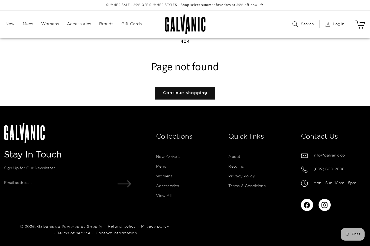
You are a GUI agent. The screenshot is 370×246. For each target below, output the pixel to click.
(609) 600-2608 (329, 169)
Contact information (116, 233)
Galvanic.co (48, 226)
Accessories (167, 186)
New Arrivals (168, 157)
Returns (236, 166)
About (234, 157)
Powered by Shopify (82, 226)
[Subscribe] (124, 184)
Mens (161, 166)
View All (163, 196)
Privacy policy (155, 226)
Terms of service (73, 233)
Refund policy (122, 226)
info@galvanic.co (329, 155)
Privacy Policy (241, 176)
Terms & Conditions (247, 186)
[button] (10, 24)
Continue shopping (185, 93)
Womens (164, 176)
